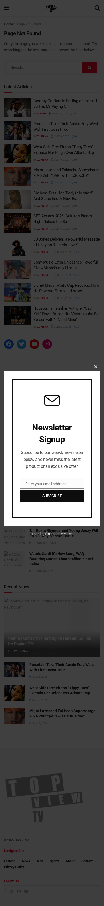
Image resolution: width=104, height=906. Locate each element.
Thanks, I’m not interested (52, 534)
